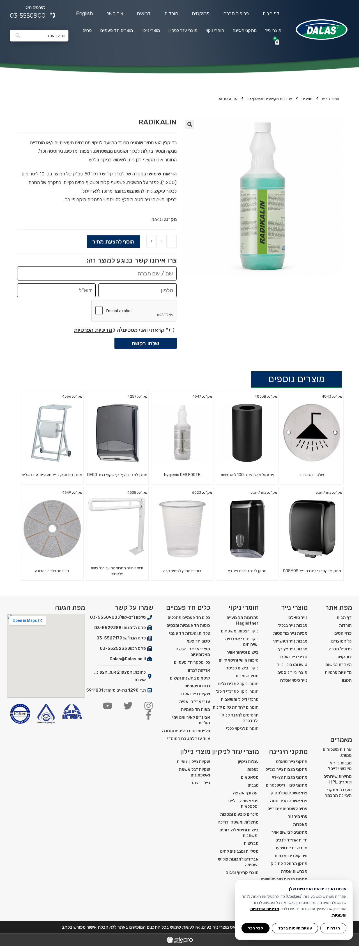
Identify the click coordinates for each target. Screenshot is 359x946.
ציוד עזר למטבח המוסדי (188, 738)
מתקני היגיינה (245, 30)
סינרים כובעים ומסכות (239, 814)
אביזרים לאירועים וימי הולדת (191, 720)
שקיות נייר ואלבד (195, 693)
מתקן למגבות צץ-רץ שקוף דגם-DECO (117, 474)
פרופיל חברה (236, 13)
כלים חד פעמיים (188, 607)
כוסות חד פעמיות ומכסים (188, 625)
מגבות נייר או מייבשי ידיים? (340, 765)
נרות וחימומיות (197, 685)
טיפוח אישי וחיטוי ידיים (239, 660)
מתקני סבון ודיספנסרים (286, 785)
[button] (189, 124)
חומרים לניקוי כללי (242, 728)
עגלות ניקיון (248, 761)
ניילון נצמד (200, 782)
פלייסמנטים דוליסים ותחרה (186, 730)
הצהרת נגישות (338, 664)
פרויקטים (201, 13)
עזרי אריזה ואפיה (194, 701)
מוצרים (307, 99)
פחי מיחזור (297, 816)
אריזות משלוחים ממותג (337, 752)
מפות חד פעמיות (195, 709)
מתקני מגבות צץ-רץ (289, 777)
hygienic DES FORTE (182, 474)
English (84, 13)
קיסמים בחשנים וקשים (190, 678)
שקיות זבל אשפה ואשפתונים (194, 772)
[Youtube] (107, 705)
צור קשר (115, 13)
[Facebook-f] (148, 715)
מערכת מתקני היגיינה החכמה (338, 792)
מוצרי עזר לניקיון (182, 30)
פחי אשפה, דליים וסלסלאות (243, 803)
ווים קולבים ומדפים (291, 855)
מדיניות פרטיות (338, 672)
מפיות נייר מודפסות (290, 633)
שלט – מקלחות (312, 474)
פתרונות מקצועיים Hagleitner (269, 99)
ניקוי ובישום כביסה (242, 668)
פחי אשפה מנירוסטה (288, 800)
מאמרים (341, 739)
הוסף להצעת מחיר (113, 241)
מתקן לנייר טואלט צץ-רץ (247, 571)
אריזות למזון (199, 670)
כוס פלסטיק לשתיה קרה (182, 571)
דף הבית (271, 13)
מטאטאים (250, 777)
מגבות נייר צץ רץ (292, 648)
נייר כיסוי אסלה (293, 680)
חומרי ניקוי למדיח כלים (238, 683)
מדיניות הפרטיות (93, 329)
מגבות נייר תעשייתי (290, 641)
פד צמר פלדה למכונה (52, 571)
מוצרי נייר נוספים (292, 672)
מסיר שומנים (247, 675)
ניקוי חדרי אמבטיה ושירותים (242, 641)
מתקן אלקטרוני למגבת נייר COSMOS (312, 571)
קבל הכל (255, 928)
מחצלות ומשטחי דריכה (238, 822)
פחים (87, 30)
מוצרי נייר (273, 30)
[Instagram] (148, 705)
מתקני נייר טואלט (291, 761)
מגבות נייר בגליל (292, 625)
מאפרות (300, 824)
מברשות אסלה (294, 871)
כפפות (253, 769)
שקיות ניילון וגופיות (193, 761)
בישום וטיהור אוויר (243, 652)
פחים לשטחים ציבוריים (287, 808)
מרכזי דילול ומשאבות (240, 699)
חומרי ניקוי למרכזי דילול (237, 691)
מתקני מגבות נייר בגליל (286, 769)
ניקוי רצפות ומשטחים (240, 631)
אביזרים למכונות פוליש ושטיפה (238, 862)
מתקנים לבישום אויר (289, 832)
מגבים (253, 785)
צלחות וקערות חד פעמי (189, 633)
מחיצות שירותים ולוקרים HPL (337, 779)
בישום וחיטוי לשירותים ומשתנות (239, 832)
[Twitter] (128, 705)
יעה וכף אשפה (246, 793)
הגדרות (333, 928)
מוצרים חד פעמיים (116, 30)
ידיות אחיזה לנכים (291, 840)
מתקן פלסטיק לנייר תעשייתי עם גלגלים (52, 474)
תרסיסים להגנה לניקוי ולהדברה (239, 718)
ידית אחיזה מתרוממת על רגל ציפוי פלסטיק (117, 571)
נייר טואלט (297, 617)
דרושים (144, 13)
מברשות (251, 843)
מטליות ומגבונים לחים (239, 851)
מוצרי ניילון (150, 30)
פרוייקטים (343, 633)
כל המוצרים (341, 641)
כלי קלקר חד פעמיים (192, 662)
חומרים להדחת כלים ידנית (236, 707)
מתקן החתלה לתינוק (289, 863)
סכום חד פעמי (197, 641)
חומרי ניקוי (215, 30)
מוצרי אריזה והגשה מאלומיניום (193, 651)
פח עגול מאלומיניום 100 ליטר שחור (247, 474)
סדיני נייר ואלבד (293, 656)
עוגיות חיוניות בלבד (295, 928)
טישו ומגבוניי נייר (292, 664)
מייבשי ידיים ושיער (291, 847)
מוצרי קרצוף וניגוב (242, 872)
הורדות (171, 13)
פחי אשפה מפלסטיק (289, 793)
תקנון (347, 680)
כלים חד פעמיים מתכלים (189, 617)
